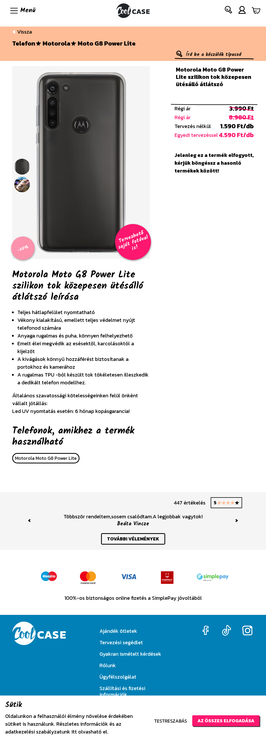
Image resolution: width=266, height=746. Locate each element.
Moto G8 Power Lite (107, 43)
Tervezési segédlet (121, 642)
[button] (228, 11)
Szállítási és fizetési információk (122, 691)
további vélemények (133, 538)
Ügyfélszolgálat (117, 677)
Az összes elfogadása (225, 720)
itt (74, 732)
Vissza (24, 32)
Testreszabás (170, 720)
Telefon (23, 43)
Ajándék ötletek (118, 631)
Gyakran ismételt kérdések (130, 654)
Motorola (56, 43)
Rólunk (107, 665)
